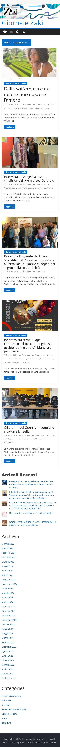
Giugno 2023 (8, 629)
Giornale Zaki (22, 22)
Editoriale (6, 700)
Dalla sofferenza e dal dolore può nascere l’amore (27, 94)
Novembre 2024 (9, 584)
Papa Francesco (46, 359)
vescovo (23, 108)
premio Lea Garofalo (46, 188)
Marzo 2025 (7, 575)
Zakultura (6, 722)
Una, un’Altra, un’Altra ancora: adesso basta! (31, 513)
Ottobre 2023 (8, 624)
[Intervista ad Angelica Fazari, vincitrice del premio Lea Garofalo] (30, 138)
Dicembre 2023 (9, 615)
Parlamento (8, 442)
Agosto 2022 (8, 651)
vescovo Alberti (34, 108)
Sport (4, 718)
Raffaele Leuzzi (23, 362)
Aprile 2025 (7, 570)
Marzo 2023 (7, 637)
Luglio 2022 (7, 655)
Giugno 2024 (8, 588)
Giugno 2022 (8, 660)
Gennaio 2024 (8, 611)
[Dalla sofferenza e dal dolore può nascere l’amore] (30, 50)
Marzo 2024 (7, 602)
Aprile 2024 (7, 597)
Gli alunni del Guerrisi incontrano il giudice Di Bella (29, 429)
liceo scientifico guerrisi (27, 188)
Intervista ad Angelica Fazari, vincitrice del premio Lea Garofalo (29, 178)
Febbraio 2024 (9, 606)
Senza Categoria (9, 713)
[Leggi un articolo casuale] (24, 32)
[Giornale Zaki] (5, 32)
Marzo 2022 (7, 673)
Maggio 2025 (8, 566)
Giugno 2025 (8, 561)
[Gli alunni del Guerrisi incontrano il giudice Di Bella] (30, 389)
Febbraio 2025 (9, 579)
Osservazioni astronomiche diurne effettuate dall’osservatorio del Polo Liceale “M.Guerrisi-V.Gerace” (31, 484)
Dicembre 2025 (9, 557)
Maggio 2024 (8, 593)
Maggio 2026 (8, 543)
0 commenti (41, 104)
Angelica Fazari (10, 188)
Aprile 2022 (7, 669)
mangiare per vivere (31, 359)
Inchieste (6, 705)
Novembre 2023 (9, 620)
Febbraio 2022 (9, 678)
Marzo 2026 (7, 548)
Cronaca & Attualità (11, 696)
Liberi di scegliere (18, 439)
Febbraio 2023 (9, 642)
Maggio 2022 (8, 664)
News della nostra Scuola (15, 83)
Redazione (27, 104)
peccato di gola (10, 362)
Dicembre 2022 (9, 646)
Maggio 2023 (8, 633)
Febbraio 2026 (9, 552)
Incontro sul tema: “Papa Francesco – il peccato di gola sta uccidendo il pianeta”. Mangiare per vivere (28, 345)
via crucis (45, 108)
